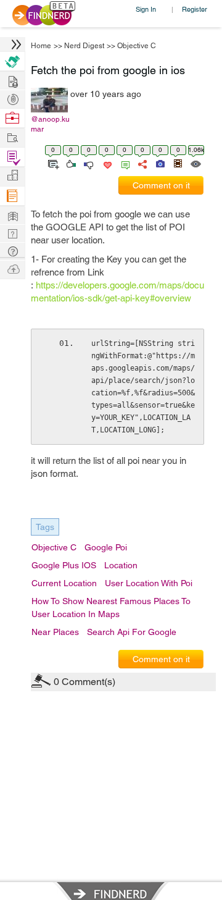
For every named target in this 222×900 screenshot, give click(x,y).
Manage (12, 157)
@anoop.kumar (50, 124)
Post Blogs (12, 268)
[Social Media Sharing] (141, 163)
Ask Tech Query (12, 250)
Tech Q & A (12, 232)
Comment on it (161, 185)
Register (194, 9)
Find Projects (12, 137)
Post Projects (12, 80)
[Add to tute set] (52, 163)
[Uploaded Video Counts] (177, 163)
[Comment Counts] (123, 163)
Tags (45, 527)
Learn (12, 196)
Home (41, 45)
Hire (12, 61)
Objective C (136, 45)
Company (12, 175)
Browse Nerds (12, 98)
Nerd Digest (84, 45)
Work (12, 118)
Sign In (146, 9)
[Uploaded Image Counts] (159, 163)
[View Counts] (195, 163)
